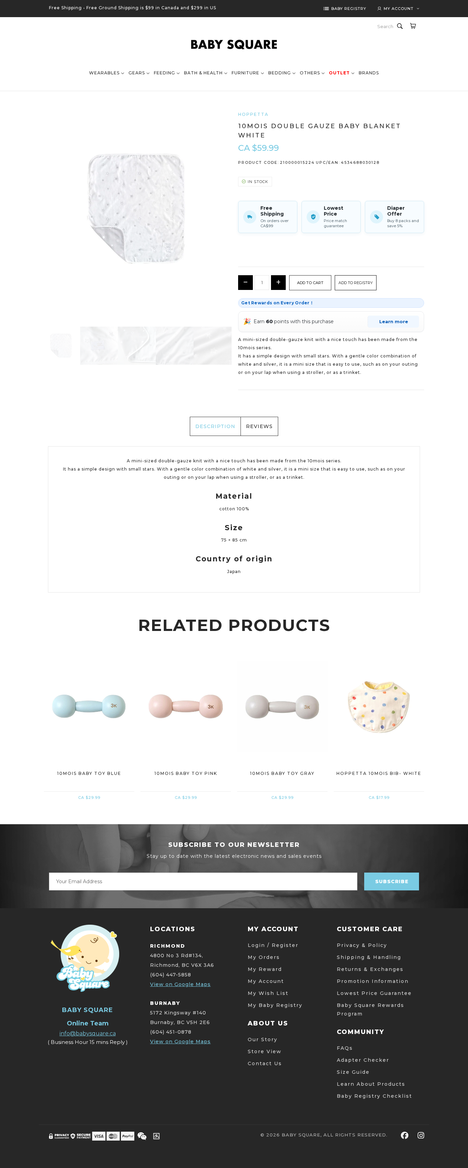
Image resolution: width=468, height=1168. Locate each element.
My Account (266, 981)
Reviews (259, 426)
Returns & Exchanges (370, 969)
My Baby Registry (275, 1005)
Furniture (245, 72)
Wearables (104, 72)
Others (310, 72)
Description (215, 426)
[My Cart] (412, 26)
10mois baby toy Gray (282, 773)
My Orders (264, 957)
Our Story (263, 1039)
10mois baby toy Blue (89, 773)
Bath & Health (203, 72)
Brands (369, 72)
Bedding (279, 72)
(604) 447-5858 (170, 975)
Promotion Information (373, 981)
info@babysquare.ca (88, 1033)
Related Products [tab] (234, 625)
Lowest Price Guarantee (374, 993)
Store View (265, 1051)
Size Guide (353, 1072)
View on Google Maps (180, 984)
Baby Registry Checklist (374, 1096)
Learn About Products (371, 1084)
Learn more (393, 321)
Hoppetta (253, 114)
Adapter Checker (363, 1060)
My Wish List (268, 993)
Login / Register (273, 945)
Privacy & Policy (362, 945)
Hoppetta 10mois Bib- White (378, 773)
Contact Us (265, 1063)
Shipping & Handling (369, 957)
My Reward (265, 969)
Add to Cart (89, 743)
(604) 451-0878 (171, 1032)
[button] (356, 282)
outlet (339, 72)
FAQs (345, 1048)
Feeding (164, 72)
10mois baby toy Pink (186, 773)
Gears (136, 72)
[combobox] (386, 26)
